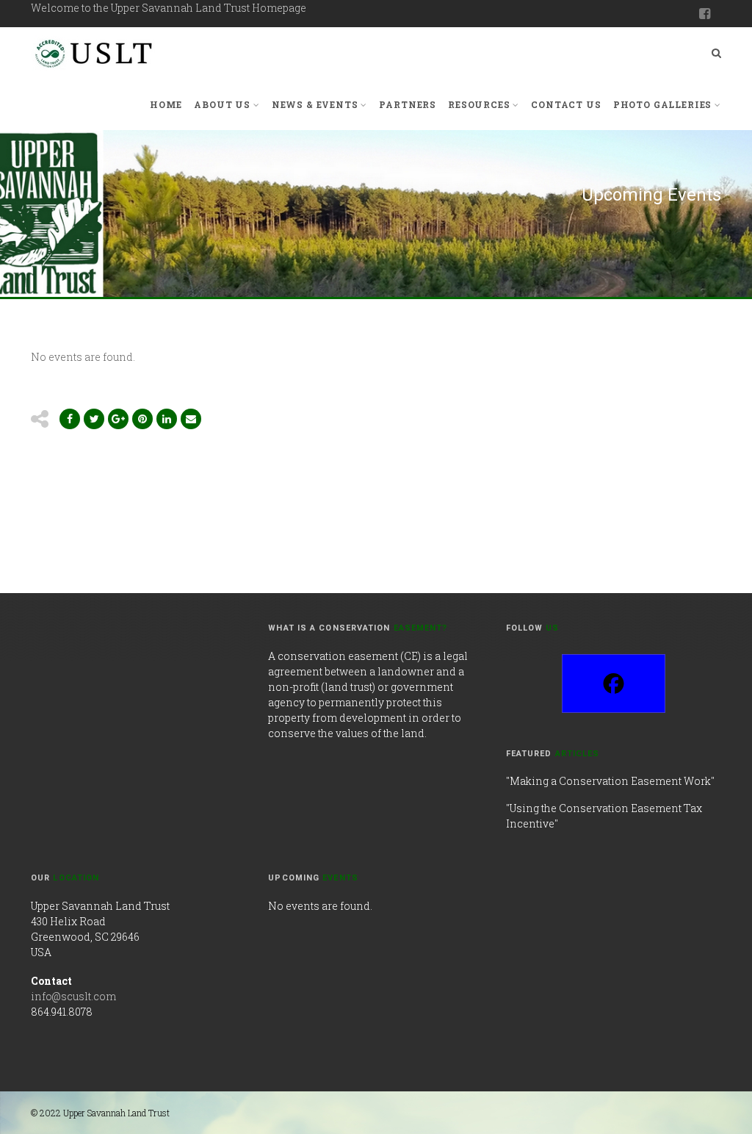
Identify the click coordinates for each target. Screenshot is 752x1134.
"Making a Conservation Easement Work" (610, 781)
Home (166, 104)
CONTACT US (566, 104)
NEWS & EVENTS (315, 104)
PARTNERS (407, 104)
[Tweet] (94, 419)
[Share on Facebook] (69, 419)
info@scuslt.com (73, 996)
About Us (222, 104)
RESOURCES (479, 104)
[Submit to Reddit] (142, 419)
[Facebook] (613, 683)
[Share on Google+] (118, 419)
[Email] (166, 419)
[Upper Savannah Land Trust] (95, 53)
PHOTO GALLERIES (662, 104)
